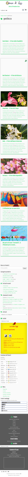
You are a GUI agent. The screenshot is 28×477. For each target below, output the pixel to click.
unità (19, 219)
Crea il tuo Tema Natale (14, 427)
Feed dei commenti (7, 394)
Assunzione (5, 285)
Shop (14, 434)
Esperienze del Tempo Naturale (14, 428)
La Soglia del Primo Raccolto (9, 293)
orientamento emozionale (20, 51)
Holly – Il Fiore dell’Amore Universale (12, 141)
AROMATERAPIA (6, 276)
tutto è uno (15, 219)
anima (21, 213)
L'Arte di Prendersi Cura (19, 43)
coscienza (13, 250)
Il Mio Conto (14, 431)
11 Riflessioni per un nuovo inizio (11, 208)
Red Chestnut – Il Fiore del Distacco (12, 75)
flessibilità (16, 49)
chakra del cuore (6, 48)
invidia (21, 151)
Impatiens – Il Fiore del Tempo (11, 108)
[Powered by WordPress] (20, 473)
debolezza (14, 181)
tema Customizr (16, 475)
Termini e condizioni (14, 436)
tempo (12, 118)
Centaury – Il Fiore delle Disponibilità (12, 175)
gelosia (8, 151)
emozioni (15, 216)
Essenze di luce (12, 473)
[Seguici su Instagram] (5, 10)
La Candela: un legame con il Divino (15, 299)
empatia (4, 82)
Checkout (14, 424)
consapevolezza (10, 216)
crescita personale (20, 48)
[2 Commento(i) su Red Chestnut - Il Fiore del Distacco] (26, 62)
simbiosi (18, 85)
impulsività (10, 116)
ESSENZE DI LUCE (7, 277)
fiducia (18, 216)
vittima (8, 185)
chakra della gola (6, 113)
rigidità (4, 52)
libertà (13, 51)
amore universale (6, 146)
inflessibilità (9, 51)
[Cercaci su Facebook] (2, 10)
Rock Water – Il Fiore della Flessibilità (12, 41)
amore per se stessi (16, 213)
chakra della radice (12, 48)
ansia (20, 79)
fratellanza (7, 218)
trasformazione (10, 219)
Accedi (4, 391)
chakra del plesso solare (14, 148)
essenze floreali (11, 49)
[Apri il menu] (23, 10)
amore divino (21, 145)
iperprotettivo (5, 84)
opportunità (19, 218)
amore (17, 79)
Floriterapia (12, 43)
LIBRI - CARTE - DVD (8, 279)
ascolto (11, 215)
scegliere (14, 253)
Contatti (14, 425)
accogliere (5, 213)
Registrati (5, 389)
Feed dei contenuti (6, 392)
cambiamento (5, 46)
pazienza (9, 118)
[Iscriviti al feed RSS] (1, 10)
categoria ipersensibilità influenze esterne (17, 146)
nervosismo (10, 84)
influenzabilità (9, 184)
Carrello (14, 422)
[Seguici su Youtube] (7, 10)
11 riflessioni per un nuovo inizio (16, 212)
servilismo (5, 185)
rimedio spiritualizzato (12, 85)
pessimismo (5, 85)
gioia (16, 151)
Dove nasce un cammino (8, 289)
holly (19, 151)
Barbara (17, 52)
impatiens (23, 115)
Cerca (24, 268)
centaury (17, 179)
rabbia (14, 152)
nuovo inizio (18, 251)
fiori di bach (8, 82)
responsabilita (9, 253)
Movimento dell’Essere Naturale (14, 433)
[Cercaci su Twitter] (4, 10)
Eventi (14, 430)
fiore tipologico (9, 182)
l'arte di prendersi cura (11, 251)
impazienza (5, 116)
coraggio (10, 181)
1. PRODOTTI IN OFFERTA (9, 274)
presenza (4, 219)
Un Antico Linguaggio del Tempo (10, 291)
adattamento (22, 45)
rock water (8, 52)
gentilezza (5, 51)
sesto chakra (13, 52)
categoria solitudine (19, 112)
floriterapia (21, 49)
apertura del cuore (6, 215)
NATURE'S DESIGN (7, 281)
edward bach (5, 49)
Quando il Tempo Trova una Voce (10, 287)
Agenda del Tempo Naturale (14, 419)
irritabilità (14, 116)
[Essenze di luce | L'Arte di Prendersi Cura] (14, 3)
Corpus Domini (11, 297)
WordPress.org (6, 396)
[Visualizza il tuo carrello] (26, 10)
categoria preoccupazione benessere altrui (16, 46)
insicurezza (23, 82)
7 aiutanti (18, 45)
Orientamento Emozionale (8, 45)
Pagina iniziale (4, 15)
